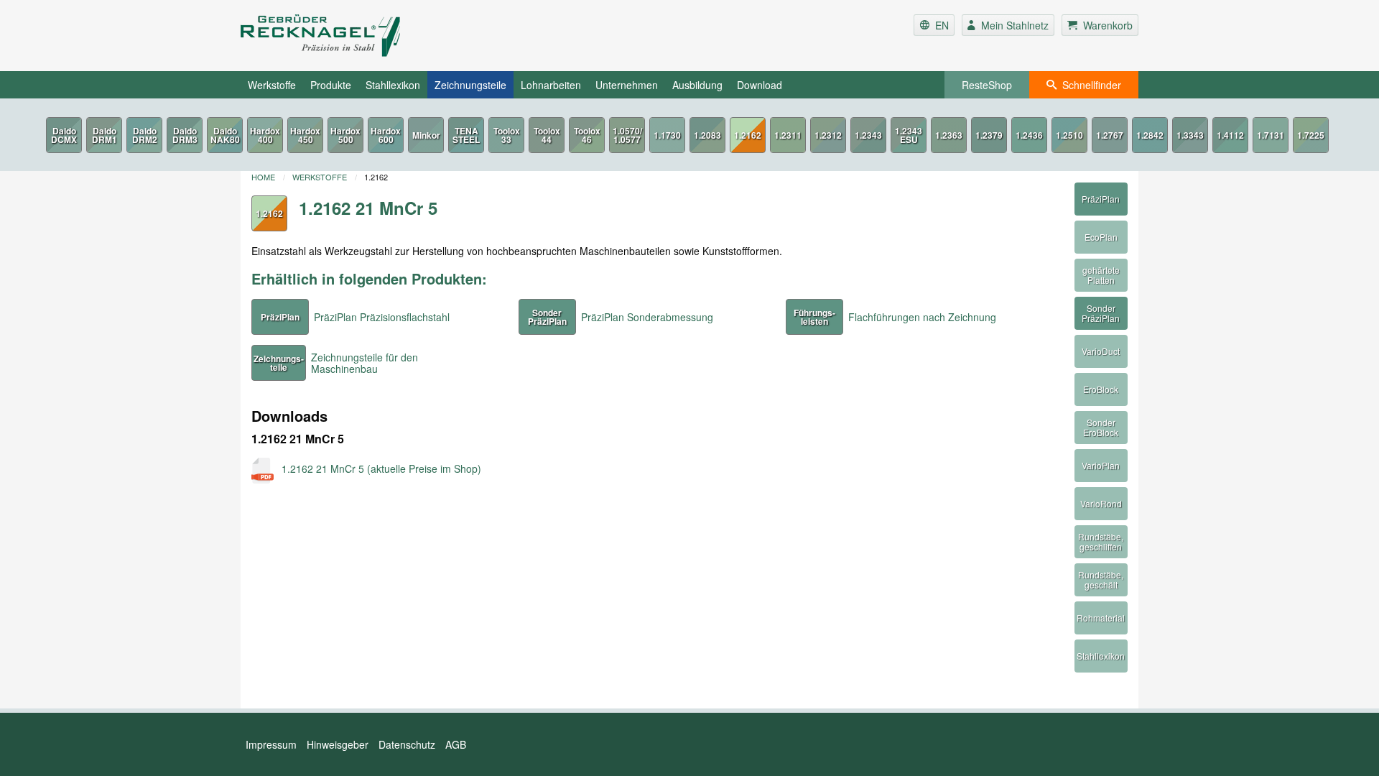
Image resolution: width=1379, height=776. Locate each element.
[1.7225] (1311, 135)
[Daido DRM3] (185, 135)
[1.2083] (707, 135)
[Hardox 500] (345, 135)
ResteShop (987, 85)
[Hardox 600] (386, 135)
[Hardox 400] (265, 135)
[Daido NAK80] (225, 135)
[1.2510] (1069, 135)
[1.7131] (1271, 135)
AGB (455, 744)
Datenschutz (407, 744)
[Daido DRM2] (144, 135)
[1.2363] (949, 135)
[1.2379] (989, 135)
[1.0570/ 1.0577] (627, 135)
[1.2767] (1110, 135)
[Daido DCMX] (64, 135)
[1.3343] (1190, 135)
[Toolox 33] (506, 135)
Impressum (271, 744)
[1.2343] (868, 135)
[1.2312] (828, 135)
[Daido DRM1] (104, 135)
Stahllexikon (393, 85)
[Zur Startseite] (390, 35)
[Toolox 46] (587, 135)
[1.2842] (1150, 135)
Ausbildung (697, 85)
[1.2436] (1029, 135)
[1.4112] (1230, 135)
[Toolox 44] (547, 135)
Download (759, 85)
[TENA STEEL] (466, 135)
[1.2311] (788, 135)
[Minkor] (426, 135)
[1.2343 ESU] (909, 135)
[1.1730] (667, 135)
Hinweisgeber (337, 744)
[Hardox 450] (305, 135)
